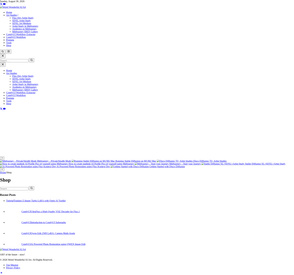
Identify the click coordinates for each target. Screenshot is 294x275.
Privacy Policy (13, 267)
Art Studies (11, 73)
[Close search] (3, 56)
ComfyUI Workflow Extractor (20, 92)
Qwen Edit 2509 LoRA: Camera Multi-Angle (53, 233)
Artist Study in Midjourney (25, 84)
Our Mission (12, 265)
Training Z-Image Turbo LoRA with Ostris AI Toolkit (40, 200)
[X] (1, 4)
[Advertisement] (147, 133)
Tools (8, 101)
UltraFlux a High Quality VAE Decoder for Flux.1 (55, 211)
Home (9, 70)
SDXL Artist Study (21, 78)
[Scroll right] (2, 169)
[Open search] (2, 52)
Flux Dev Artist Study (23, 76)
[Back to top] (1, 273)
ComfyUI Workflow (16, 95)
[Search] (31, 60)
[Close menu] (3, 64)
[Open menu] (8, 51)
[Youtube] (4, 4)
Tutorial (10, 200)
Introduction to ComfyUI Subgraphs (48, 222)
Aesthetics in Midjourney (24, 87)
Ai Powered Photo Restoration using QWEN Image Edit (58, 244)
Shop (8, 103)
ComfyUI (26, 211)
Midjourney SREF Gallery (25, 90)
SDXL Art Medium (21, 81)
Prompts (10, 98)
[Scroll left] (2, 158)
